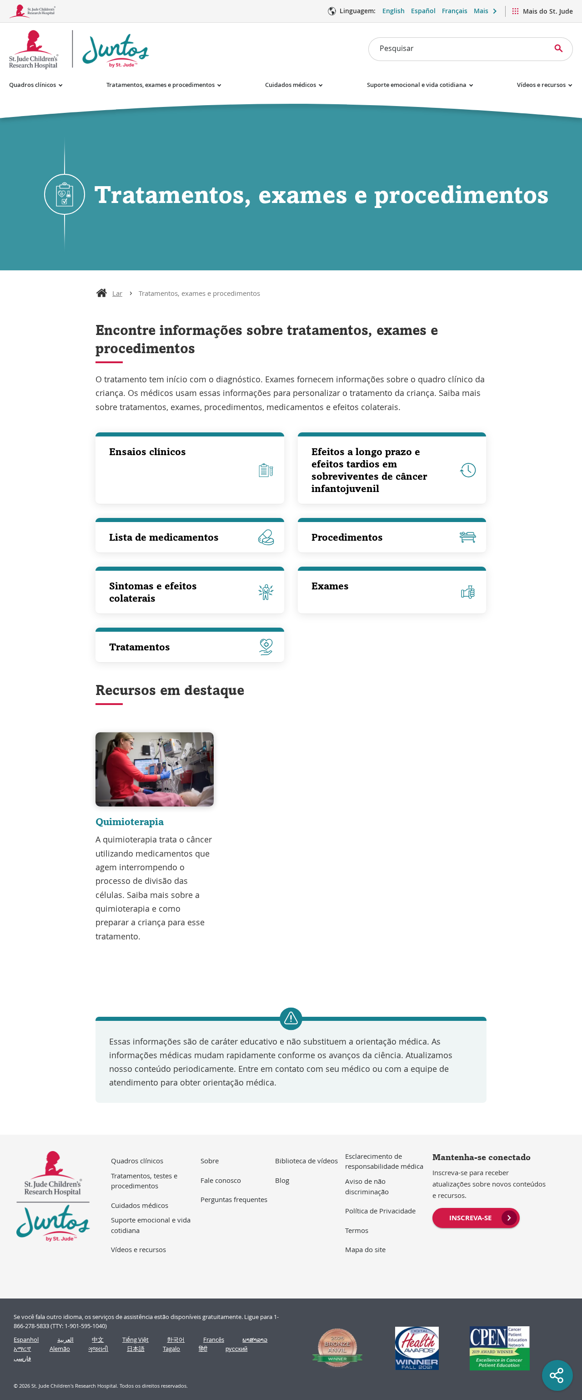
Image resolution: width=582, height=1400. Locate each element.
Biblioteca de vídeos (306, 1160)
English (393, 10)
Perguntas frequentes (234, 1199)
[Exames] (392, 592)
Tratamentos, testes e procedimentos (144, 1181)
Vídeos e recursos (541, 85)
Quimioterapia (129, 821)
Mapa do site (365, 1249)
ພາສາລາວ (254, 1340)
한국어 (176, 1340)
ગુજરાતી (98, 1349)
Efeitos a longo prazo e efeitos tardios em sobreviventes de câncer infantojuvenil (369, 470)
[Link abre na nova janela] (333, 1348)
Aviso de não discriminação (367, 1186)
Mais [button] (481, 10)
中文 (98, 1340)
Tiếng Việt (135, 1340)
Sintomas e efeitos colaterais (153, 592)
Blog (282, 1180)
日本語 (136, 1349)
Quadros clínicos (32, 85)
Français (454, 10)
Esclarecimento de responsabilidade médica (384, 1161)
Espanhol (26, 1340)
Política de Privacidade (380, 1210)
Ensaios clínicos (147, 451)
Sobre (210, 1160)
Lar (117, 293)
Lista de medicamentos (164, 537)
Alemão (60, 1349)
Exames (330, 586)
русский (236, 1349)
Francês (213, 1340)
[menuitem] (476, 1217)
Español (423, 10)
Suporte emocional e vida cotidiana (417, 85)
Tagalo (171, 1349)
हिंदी (203, 1349)
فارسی (22, 1358)
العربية (65, 1340)
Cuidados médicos (290, 85)
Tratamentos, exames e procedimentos (160, 85)
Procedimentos (347, 537)
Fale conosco (221, 1180)
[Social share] (557, 1375)
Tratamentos (139, 647)
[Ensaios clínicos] (189, 470)
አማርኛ (22, 1349)
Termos (356, 1230)
